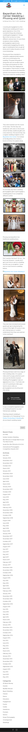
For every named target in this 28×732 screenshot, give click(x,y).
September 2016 (8, 575)
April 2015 (6, 617)
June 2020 (6, 479)
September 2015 (8, 604)
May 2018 (6, 525)
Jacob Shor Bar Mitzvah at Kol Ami (13, 444)
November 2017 (7, 538)
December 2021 (7, 460)
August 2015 (6, 606)
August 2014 (6, 638)
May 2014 (6, 645)
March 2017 (6, 559)
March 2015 (6, 619)
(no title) (5, 434)
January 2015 (7, 625)
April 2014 (6, 648)
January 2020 (7, 486)
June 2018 (6, 523)
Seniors (5, 714)
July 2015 (5, 609)
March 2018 (6, 531)
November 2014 (7, 630)
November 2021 (7, 463)
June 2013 (6, 674)
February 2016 (7, 591)
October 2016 (7, 572)
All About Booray (8, 683)
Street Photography (9, 717)
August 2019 (6, 494)
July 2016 (5, 580)
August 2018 (6, 520)
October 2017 (7, 541)
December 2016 (7, 567)
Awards (5, 686)
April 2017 (6, 557)
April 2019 (6, 502)
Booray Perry (7, 21)
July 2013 (5, 672)
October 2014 (7, 632)
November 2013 (7, 661)
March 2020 (6, 484)
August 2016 (6, 578)
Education (6, 699)
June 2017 (6, 552)
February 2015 (7, 622)
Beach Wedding (7, 691)
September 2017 (8, 544)
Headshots (6, 709)
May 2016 (6, 583)
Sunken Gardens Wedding (11, 437)
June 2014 (6, 643)
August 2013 (6, 669)
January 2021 (7, 471)
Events (5, 704)
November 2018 (7, 512)
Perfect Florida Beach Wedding (12, 418)
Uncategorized (7, 720)
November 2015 (7, 598)
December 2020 (8, 473)
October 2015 (7, 601)
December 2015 (7, 596)
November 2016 (7, 570)
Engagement (7, 701)
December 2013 (7, 658)
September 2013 (8, 666)
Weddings (22, 21)
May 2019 (6, 499)
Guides (5, 707)
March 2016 (6, 588)
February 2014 (7, 653)
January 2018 (7, 533)
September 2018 (8, 518)
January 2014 (7, 656)
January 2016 (7, 593)
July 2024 (6, 455)
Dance (5, 696)
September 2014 (8, 635)
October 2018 (7, 515)
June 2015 (6, 612)
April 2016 (6, 585)
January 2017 (7, 565)
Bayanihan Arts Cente (9, 137)
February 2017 (7, 562)
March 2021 (6, 468)
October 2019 (7, 492)
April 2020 (6, 481)
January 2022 (7, 458)
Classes (5, 694)
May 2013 (6, 677)
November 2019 (7, 489)
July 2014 (5, 640)
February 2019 (7, 507)
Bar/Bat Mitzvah (8, 688)
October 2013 (7, 664)
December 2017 (7, 536)
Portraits (5, 712)
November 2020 (8, 476)
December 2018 (7, 510)
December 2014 (7, 627)
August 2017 (6, 546)
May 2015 (5, 614)
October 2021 (7, 466)
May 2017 (6, 554)
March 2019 (6, 505)
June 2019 (6, 497)
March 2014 (6, 651)
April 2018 (6, 528)
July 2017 (5, 549)
